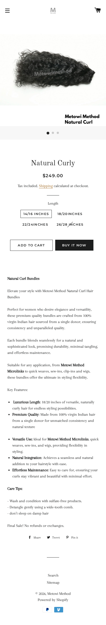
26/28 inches (70, 224)
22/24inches (35, 224)
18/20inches (69, 214)
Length (53, 203)
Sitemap (53, 582)
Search (53, 575)
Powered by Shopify (53, 600)
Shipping (46, 186)
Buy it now (74, 245)
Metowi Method (59, 593)
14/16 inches (36, 214)
